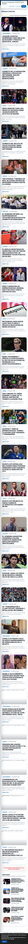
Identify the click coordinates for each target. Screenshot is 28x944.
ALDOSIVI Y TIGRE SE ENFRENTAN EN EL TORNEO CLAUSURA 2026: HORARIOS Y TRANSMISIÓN (13, 431)
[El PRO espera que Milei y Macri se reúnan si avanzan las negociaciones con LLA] (14, 838)
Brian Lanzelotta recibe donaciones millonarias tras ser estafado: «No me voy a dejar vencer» (13, 817)
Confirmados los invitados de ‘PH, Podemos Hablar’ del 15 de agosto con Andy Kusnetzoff (13, 782)
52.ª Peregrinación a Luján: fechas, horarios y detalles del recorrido (13, 608)
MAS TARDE (11, 6)
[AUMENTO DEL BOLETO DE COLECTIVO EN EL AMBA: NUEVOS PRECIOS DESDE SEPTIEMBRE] (14, 131)
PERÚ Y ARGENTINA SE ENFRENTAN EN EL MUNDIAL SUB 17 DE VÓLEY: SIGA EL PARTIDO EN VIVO (13, 289)
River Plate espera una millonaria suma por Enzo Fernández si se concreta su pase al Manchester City (13, 467)
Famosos (5, 176)
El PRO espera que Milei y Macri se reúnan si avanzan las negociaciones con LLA (13, 852)
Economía (5, 68)
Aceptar (4, 941)
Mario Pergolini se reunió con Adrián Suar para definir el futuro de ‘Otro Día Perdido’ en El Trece (13, 711)
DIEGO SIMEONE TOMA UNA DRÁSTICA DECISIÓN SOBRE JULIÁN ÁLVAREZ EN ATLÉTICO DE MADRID (13, 111)
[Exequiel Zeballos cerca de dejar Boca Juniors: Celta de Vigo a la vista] (14, 561)
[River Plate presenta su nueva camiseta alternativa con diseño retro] (14, 489)
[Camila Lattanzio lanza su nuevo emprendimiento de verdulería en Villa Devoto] (14, 626)
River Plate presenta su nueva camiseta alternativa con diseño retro (12, 503)
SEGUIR (23, 6)
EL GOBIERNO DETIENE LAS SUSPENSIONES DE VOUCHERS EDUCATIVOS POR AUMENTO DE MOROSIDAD (13, 216)
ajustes (12, 939)
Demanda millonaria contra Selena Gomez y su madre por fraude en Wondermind (14, 747)
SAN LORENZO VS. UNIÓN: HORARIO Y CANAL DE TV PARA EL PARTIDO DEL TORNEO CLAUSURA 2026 (12, 396)
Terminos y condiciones (19, 932)
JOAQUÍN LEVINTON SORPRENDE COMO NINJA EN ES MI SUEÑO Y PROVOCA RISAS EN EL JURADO (13, 39)
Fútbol (4, 105)
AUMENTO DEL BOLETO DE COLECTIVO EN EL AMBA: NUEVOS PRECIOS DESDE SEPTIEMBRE (12, 146)
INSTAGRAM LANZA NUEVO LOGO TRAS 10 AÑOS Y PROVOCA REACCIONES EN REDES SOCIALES (12, 324)
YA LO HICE (18, 6)
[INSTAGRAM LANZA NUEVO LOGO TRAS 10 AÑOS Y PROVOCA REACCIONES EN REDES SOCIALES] (14, 309)
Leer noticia (5, 121)
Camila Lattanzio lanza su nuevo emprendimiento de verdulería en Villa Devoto (13, 641)
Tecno (4, 318)
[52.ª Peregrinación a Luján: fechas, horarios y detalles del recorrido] (14, 594)
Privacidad (5, 932)
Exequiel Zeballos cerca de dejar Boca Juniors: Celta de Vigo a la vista (13, 575)
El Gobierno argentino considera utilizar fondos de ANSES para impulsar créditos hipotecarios (12, 540)
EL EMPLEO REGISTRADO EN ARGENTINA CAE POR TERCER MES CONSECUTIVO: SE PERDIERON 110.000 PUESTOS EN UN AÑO (13, 252)
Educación (5, 211)
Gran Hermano (6, 671)
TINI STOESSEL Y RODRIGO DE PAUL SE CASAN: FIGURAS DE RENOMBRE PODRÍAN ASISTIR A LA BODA (13, 181)
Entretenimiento (7, 33)
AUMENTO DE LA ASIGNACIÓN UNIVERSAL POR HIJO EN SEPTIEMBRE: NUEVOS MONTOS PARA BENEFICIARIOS (13, 75)
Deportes (5, 283)
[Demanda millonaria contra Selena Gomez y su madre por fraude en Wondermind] (14, 732)
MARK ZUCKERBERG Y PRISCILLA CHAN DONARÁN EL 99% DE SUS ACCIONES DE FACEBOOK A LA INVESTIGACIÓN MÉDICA (13, 360)
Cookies (11, 932)
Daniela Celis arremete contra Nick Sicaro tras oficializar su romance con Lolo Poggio (13, 676)
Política (5, 847)
